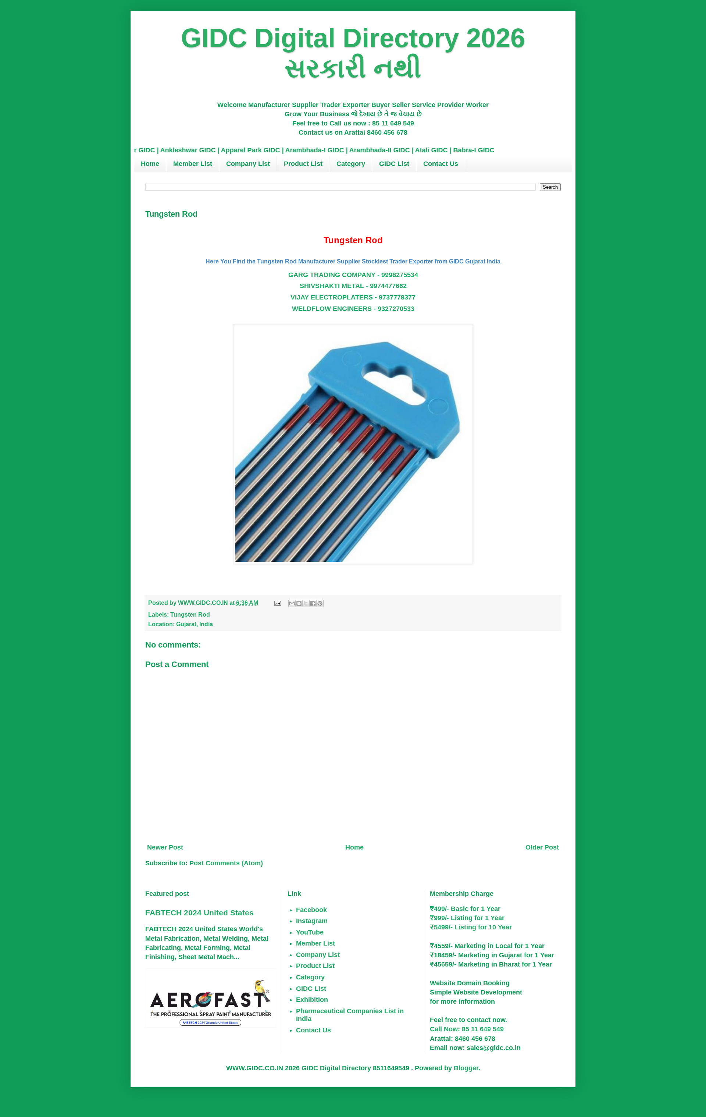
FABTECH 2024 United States (199, 912)
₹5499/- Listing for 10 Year (471, 927)
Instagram (312, 921)
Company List (248, 163)
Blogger (466, 1068)
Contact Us (440, 163)
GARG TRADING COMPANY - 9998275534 (353, 275)
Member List (192, 163)
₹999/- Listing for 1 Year (467, 918)
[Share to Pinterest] (320, 603)
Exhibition (312, 999)
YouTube (310, 932)
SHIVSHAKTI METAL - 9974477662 (353, 286)
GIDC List (394, 163)
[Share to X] (306, 603)
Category (350, 163)
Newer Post (165, 847)
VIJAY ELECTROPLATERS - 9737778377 (353, 297)
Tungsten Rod (190, 614)
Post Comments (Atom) (226, 863)
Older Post (542, 847)
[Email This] (292, 603)
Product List (303, 163)
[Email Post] (276, 602)
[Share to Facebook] (313, 603)
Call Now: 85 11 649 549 (467, 1029)
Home (150, 163)
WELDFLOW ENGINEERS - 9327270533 (353, 308)
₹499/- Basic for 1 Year (465, 908)
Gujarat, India (194, 624)
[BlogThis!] (299, 603)
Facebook (311, 910)
